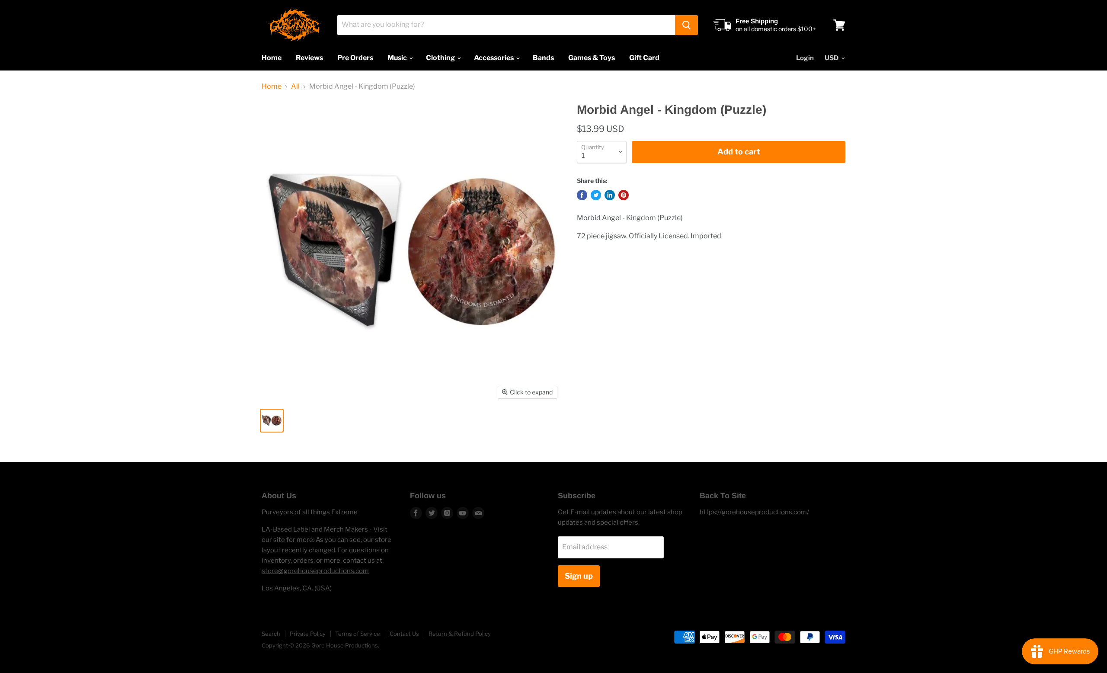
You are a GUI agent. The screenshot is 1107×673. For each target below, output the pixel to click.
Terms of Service (357, 633)
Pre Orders (355, 58)
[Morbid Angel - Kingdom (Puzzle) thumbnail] (272, 421)
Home (272, 58)
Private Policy (308, 633)
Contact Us (404, 633)
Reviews (309, 58)
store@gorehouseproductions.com (315, 571)
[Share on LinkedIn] (610, 195)
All (295, 86)
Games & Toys (591, 58)
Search (271, 633)
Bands (543, 58)
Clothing (441, 58)
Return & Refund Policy (460, 633)
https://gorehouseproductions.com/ (754, 512)
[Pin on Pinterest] (623, 195)
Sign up (579, 575)
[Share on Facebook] (582, 195)
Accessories (494, 58)
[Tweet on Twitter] (596, 195)
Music (397, 58)
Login (805, 58)
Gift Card (644, 58)
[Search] (686, 25)
